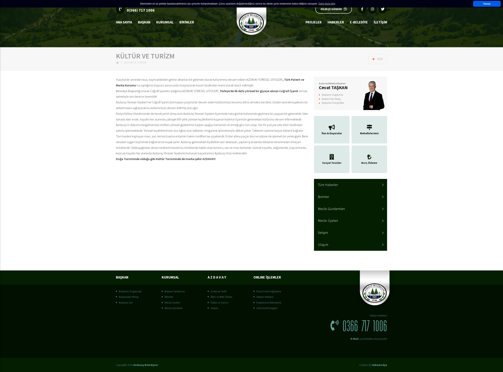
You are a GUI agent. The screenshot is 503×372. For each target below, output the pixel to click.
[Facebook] (362, 9)
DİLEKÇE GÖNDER (331, 9)
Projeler (314, 22)
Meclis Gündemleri (331, 208)
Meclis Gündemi (174, 308)
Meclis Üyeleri (328, 220)
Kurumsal (164, 22)
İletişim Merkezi (265, 297)
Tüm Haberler (328, 184)
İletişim (323, 232)
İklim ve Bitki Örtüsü (221, 297)
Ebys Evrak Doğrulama (268, 291)
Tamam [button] (487, 4)
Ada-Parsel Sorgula (266, 308)
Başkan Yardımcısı (175, 291)
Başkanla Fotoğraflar (333, 103)
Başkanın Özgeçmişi (332, 94)
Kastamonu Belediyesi (268, 302)
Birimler (186, 22)
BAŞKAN (144, 22)
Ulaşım (323, 244)
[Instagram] (372, 9)
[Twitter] (382, 9)
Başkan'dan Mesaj (331, 99)
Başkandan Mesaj (128, 297)
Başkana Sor (126, 302)
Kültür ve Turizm (219, 302)
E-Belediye (359, 22)
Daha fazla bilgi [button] (327, 3)
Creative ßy (373, 365)
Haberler (336, 22)
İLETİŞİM (380, 22)
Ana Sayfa (124, 22)
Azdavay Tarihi (219, 291)
